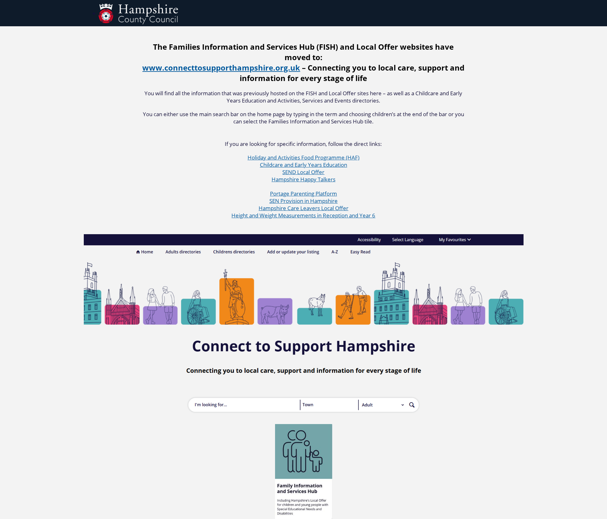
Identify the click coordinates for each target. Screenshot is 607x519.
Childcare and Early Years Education (303, 164)
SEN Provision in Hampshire (303, 200)
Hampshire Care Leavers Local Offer (303, 208)
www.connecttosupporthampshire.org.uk (221, 67)
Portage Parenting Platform (303, 193)
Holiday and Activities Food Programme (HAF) (303, 157)
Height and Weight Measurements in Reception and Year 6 (303, 215)
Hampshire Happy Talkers (303, 179)
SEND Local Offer (303, 172)
